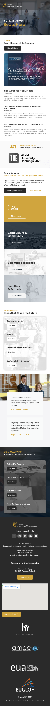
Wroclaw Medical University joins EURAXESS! (23, 124)
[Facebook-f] (14, 536)
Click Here (11, 325)
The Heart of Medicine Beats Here (18, 91)
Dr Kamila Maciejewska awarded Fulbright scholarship (22, 107)
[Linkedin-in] (30, 536)
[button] (45, 5)
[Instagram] (19, 536)
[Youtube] (36, 536)
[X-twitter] (25, 536)
